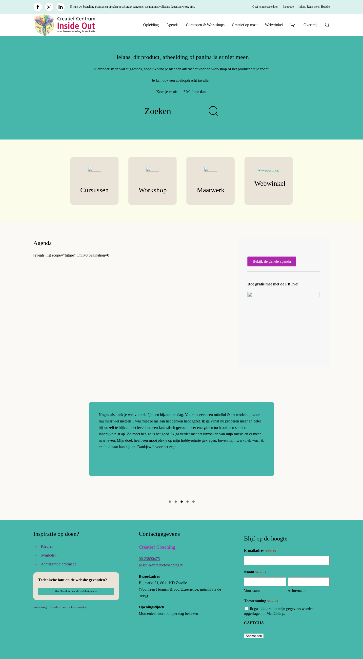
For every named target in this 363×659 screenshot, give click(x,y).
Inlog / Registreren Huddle (314, 6)
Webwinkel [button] (274, 25)
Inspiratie (288, 6)
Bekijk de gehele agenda (272, 261)
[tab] (170, 501)
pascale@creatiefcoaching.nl (161, 565)
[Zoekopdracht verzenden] (214, 111)
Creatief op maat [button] (245, 25)
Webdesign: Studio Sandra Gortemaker (60, 607)
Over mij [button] (310, 25)
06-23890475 (149, 559)
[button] (327, 25)
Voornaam (252, 591)
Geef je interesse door (265, 6)
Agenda (172, 25)
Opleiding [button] (151, 25)
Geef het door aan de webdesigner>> (76, 591)
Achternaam (297, 591)
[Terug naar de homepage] (64, 25)
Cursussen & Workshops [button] (205, 25)
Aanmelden (254, 636)
